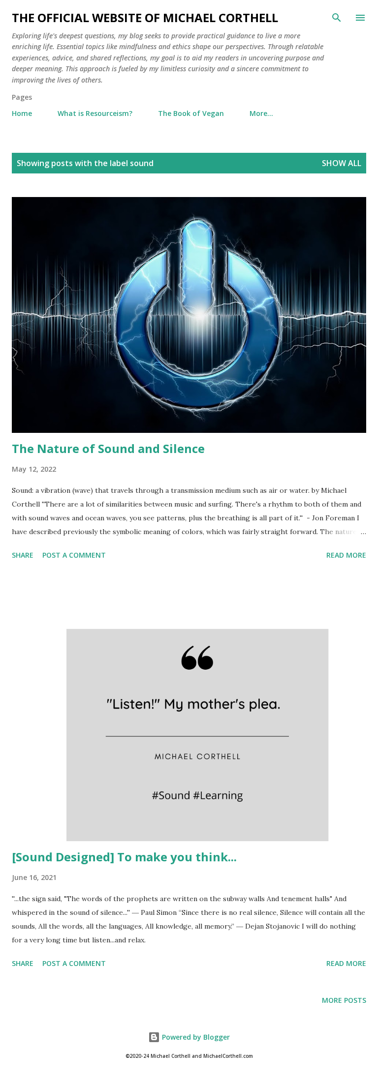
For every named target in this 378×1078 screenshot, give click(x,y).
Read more (346, 555)
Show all (341, 163)
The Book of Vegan (191, 113)
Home (22, 113)
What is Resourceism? (95, 113)
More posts (344, 1000)
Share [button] (22, 555)
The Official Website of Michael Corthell (145, 17)
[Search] (337, 18)
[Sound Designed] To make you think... (124, 857)
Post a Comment (74, 555)
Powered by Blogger (195, 1037)
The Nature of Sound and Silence (108, 448)
